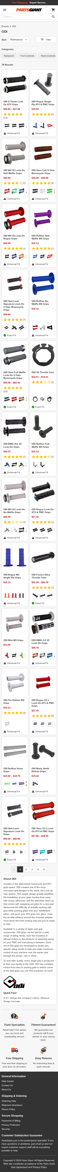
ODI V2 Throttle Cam (43, 372)
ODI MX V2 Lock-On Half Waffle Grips (14, 171)
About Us (6, 1089)
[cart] (53, 10)
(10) (5, 391)
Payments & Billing (11, 1120)
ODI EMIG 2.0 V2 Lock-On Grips (40, 641)
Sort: (4, 39)
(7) (24, 319)
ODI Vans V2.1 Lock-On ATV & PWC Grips (43, 830)
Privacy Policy (40, 1167)
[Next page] (44, 869)
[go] (53, 17)
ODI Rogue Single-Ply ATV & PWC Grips (43, 103)
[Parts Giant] (29, 9)
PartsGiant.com (9, 1140)
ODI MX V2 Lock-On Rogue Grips (14, 237)
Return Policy (8, 1109)
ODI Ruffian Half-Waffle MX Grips (41, 237)
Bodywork (9, 56)
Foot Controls (27, 56)
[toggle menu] (5, 10)
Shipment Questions (12, 1105)
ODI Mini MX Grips (13, 640)
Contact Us (7, 1085)
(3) (24, 844)
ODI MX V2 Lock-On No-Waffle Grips (14, 510)
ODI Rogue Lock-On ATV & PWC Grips (43, 510)
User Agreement (19, 1167)
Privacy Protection (11, 1125)
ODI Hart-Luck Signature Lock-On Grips (13, 831)
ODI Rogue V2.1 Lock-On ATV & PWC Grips (43, 703)
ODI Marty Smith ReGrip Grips (40, 770)
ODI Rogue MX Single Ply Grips (12, 576)
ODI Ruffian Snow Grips (13, 770)
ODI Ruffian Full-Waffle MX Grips (41, 445)
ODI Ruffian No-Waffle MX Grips (40, 302)
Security (6, 1129)
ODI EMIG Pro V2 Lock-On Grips (12, 445)
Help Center (8, 1081)
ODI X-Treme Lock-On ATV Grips (13, 103)
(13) (5, 117)
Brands (5, 26)
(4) (52, 183)
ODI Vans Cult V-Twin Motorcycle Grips (43, 171)
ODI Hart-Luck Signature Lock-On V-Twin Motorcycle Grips (13, 305)
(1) (24, 183)
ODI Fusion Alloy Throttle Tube (41, 576)
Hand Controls (48, 56)
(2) (52, 114)
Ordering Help (9, 1101)
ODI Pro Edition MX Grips (13, 701)
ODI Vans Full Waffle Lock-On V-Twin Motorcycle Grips (14, 375)
